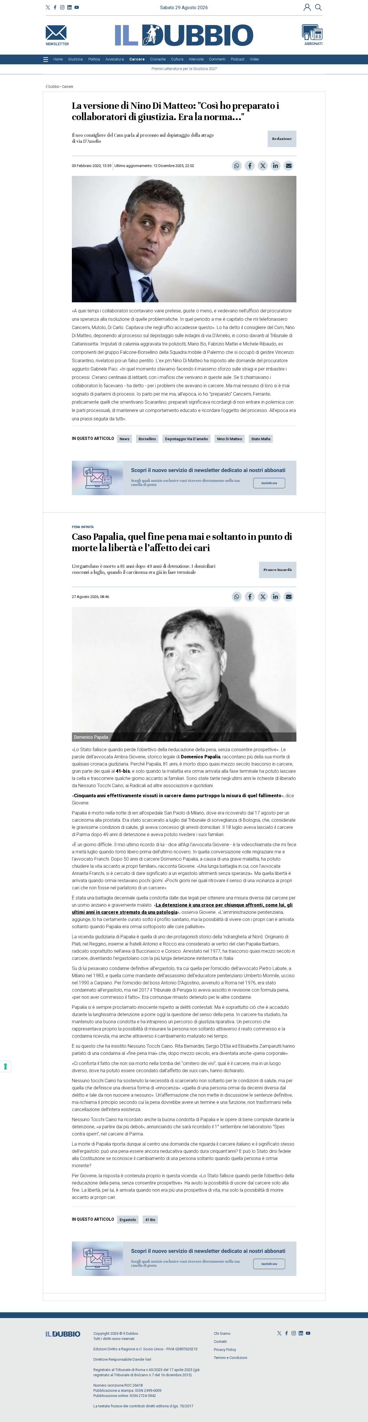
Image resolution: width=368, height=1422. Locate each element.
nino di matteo (229, 439)
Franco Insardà (278, 569)
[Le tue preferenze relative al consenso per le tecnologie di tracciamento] (5, 1066)
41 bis (150, 1220)
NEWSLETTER (57, 43)
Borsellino (147, 439)
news (124, 439)
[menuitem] (58, 59)
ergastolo (128, 1220)
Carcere (67, 87)
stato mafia (260, 439)
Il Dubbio (52, 87)
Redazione (282, 138)
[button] (308, 7)
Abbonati (313, 43)
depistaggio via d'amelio (186, 439)
